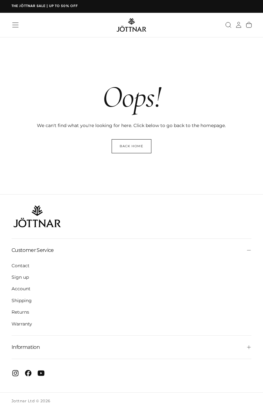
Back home (131, 146)
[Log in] (238, 25)
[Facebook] (28, 373)
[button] (15, 25)
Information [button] (26, 347)
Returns (20, 312)
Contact (21, 266)
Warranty (22, 324)
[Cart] (249, 25)
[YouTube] (41, 373)
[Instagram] (15, 373)
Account (21, 289)
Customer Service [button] (33, 250)
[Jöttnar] (37, 216)
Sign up (20, 277)
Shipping (22, 300)
